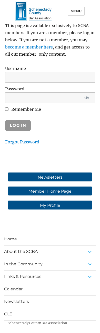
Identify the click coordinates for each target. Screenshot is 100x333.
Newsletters (16, 301)
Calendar (13, 289)
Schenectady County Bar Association (37, 323)
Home (10, 239)
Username (15, 68)
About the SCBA (21, 251)
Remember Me (25, 109)
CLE (8, 314)
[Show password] (86, 97)
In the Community (23, 264)
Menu (76, 11)
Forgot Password (22, 141)
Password (14, 88)
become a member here (29, 47)
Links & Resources (22, 276)
